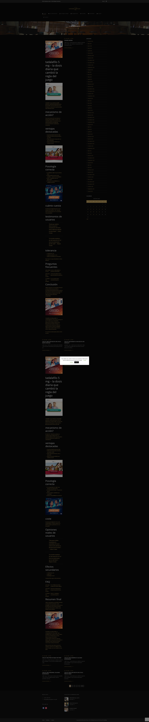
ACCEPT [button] (76, 362)
